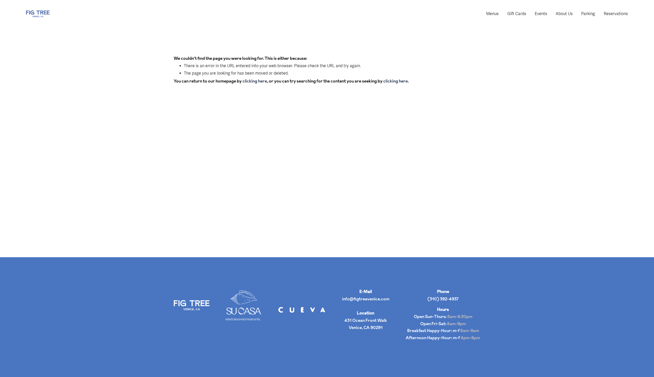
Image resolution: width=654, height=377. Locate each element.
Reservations (616, 13)
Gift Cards (516, 13)
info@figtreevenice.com (365, 299)
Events (541, 13)
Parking (588, 13)
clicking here (254, 81)
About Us (564, 13)
